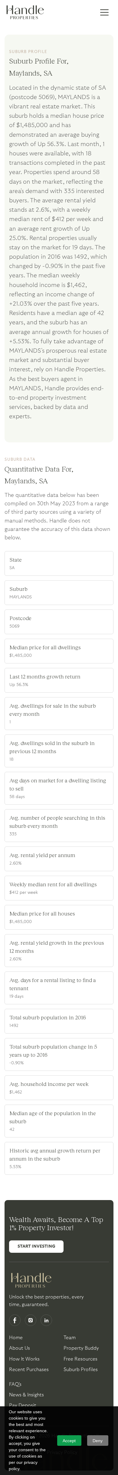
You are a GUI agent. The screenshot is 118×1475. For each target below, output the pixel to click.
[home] (24, 13)
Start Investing (36, 1246)
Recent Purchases (29, 1369)
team (70, 1337)
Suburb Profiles (81, 1369)
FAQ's (15, 1384)
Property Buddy (81, 1348)
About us (19, 1348)
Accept (69, 1440)
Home (16, 1337)
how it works (24, 1359)
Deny (98, 1440)
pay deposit (22, 1405)
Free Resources (80, 1359)
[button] (104, 12)
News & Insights (26, 1394)
